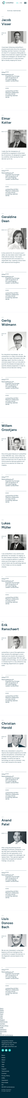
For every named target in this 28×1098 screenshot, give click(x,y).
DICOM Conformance (6, 1035)
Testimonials (4, 1022)
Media (2, 1010)
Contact (2, 1023)
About (2, 1012)
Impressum (3, 1029)
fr (21, 3)
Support (2, 1020)
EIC (1, 1033)
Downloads (3, 1031)
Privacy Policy (4, 1025)
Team (1, 1014)
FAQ (1, 1018)
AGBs (1, 1027)
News (1, 1008)
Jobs (1, 1016)
